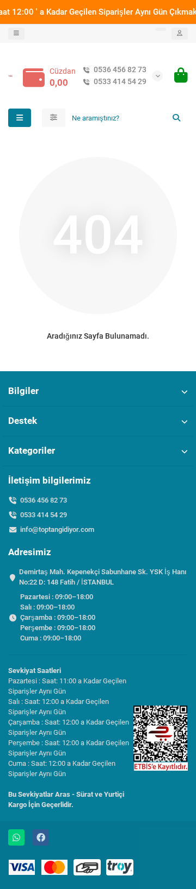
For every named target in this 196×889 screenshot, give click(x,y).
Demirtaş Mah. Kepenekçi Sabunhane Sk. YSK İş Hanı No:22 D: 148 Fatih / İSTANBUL (102, 577)
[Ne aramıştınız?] (176, 117)
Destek (22, 420)
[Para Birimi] (160, 29)
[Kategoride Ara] (53, 118)
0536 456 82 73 (120, 69)
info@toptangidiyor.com (57, 529)
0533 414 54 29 (120, 81)
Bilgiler (23, 390)
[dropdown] (16, 34)
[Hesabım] (179, 34)
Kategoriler (31, 450)
